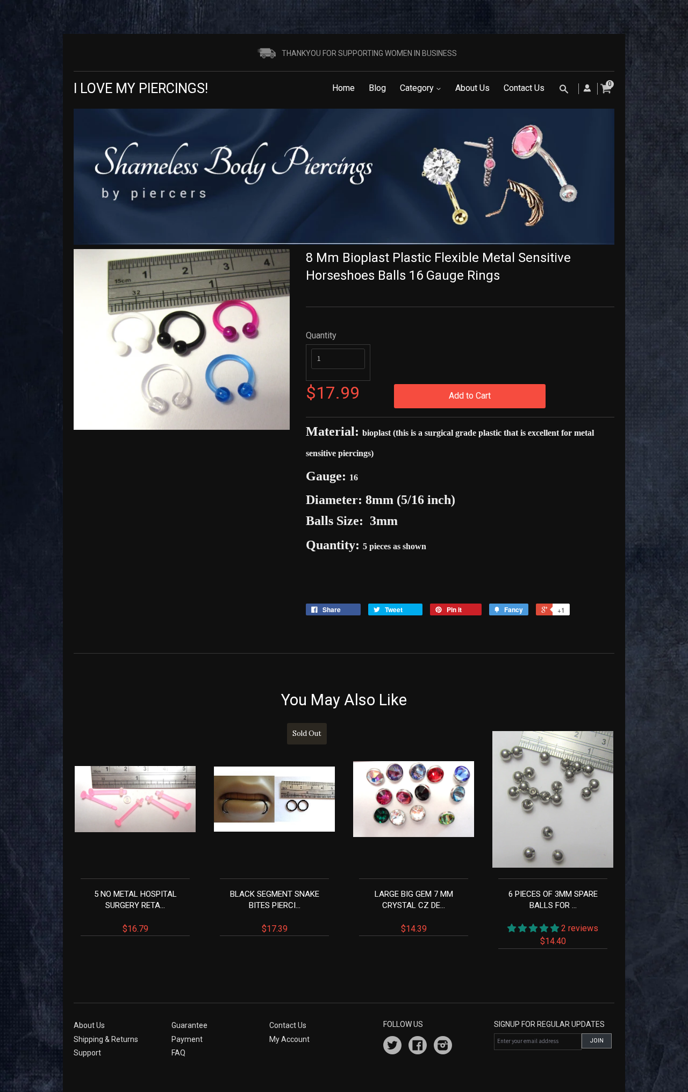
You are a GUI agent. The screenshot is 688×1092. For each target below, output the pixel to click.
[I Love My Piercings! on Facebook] (417, 1047)
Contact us (287, 1025)
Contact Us (524, 88)
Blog (377, 88)
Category (418, 88)
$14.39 (414, 911)
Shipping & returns (106, 1039)
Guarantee (189, 1025)
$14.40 (553, 917)
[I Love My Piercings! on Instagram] (443, 1047)
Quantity (321, 335)
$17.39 (276, 831)
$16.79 (135, 911)
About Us (472, 88)
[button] (534, 928)
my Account (289, 1039)
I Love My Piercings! (141, 88)
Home (343, 88)
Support (87, 1052)
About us (89, 1025)
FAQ (178, 1052)
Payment (187, 1039)
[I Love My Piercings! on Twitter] (392, 1047)
